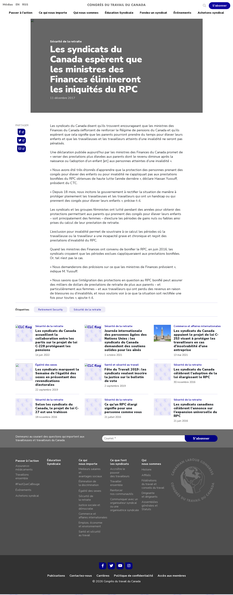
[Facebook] (102, 565)
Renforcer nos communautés (121, 492)
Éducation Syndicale (119, 13)
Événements (182, 13)
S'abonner (219, 6)
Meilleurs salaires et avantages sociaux (90, 472)
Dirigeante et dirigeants (149, 495)
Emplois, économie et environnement (90, 524)
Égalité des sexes (90, 491)
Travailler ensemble (116, 483)
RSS (25, 5)
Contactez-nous (81, 576)
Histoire (146, 469)
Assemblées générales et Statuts (150, 505)
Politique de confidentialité (133, 576)
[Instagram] (129, 565)
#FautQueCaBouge (27, 484)
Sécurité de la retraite (66, 41)
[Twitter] (111, 565)
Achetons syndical (211, 13)
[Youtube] (120, 565)
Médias (8, 5)
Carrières (102, 576)
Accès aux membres (172, 576)
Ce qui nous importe (53, 13)
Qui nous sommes (85, 13)
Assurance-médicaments (24, 467)
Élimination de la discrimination (89, 483)
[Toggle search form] (206, 5)
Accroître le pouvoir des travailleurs (119, 472)
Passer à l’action (20, 13)
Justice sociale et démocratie (89, 507)
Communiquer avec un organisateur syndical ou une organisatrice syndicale (124, 504)
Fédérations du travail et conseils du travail (153, 484)
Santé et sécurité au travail (89, 533)
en (17, 5)
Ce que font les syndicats (119, 462)
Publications (56, 576)
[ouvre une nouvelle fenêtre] (21, 132)
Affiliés (146, 475)
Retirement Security (50, 309)
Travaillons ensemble (22, 476)
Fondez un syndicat (153, 13)
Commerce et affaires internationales (93, 515)
